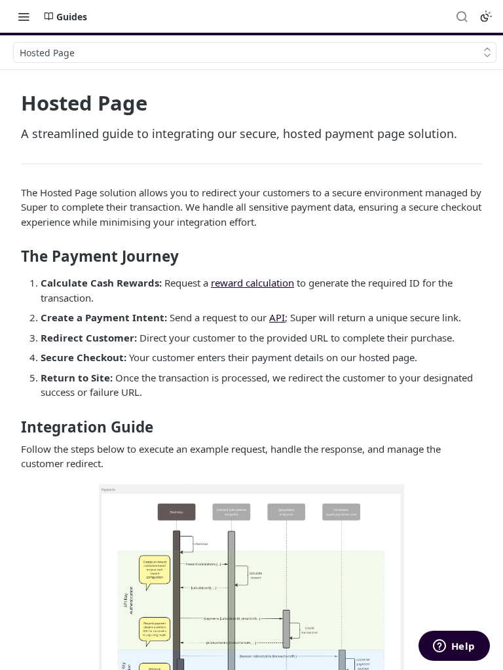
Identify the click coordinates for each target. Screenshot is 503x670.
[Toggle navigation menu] (23, 16)
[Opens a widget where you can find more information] (454, 647)
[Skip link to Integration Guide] (12, 427)
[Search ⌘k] (461, 16)
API (277, 317)
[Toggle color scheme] (485, 16)
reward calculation (252, 282)
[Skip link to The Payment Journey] (12, 256)
